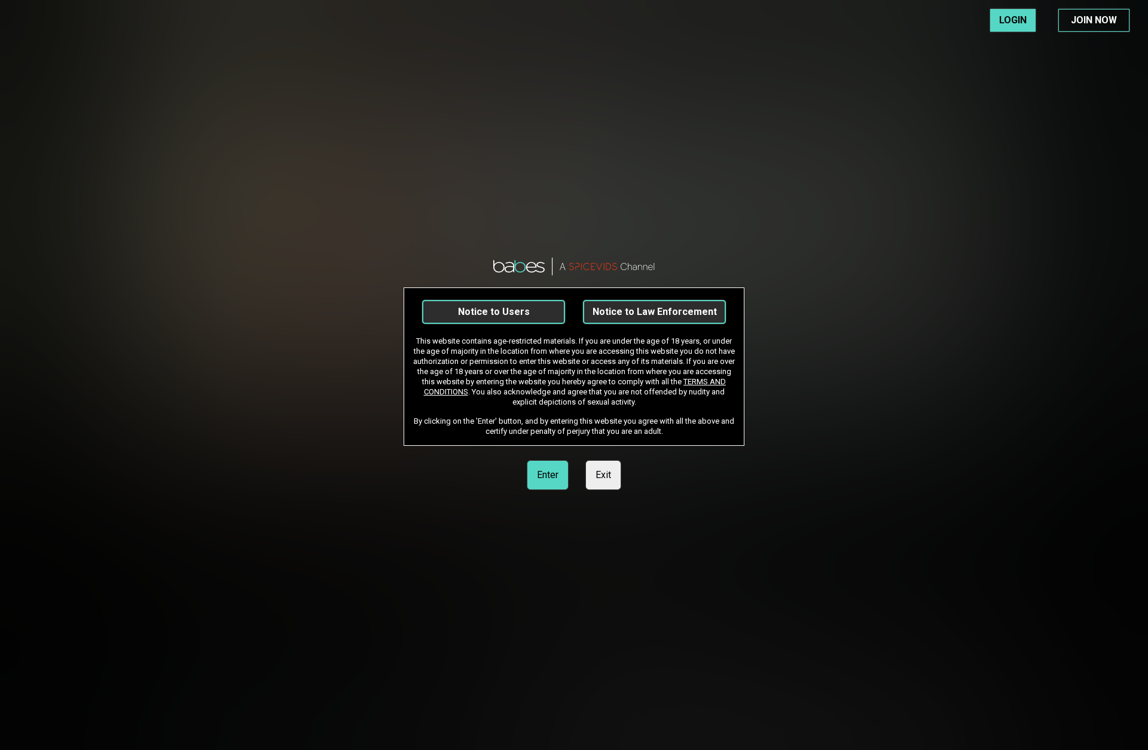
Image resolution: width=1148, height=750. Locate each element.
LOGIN (1013, 20)
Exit (603, 474)
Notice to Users (494, 311)
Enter (547, 474)
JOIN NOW (1094, 20)
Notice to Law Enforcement (655, 311)
